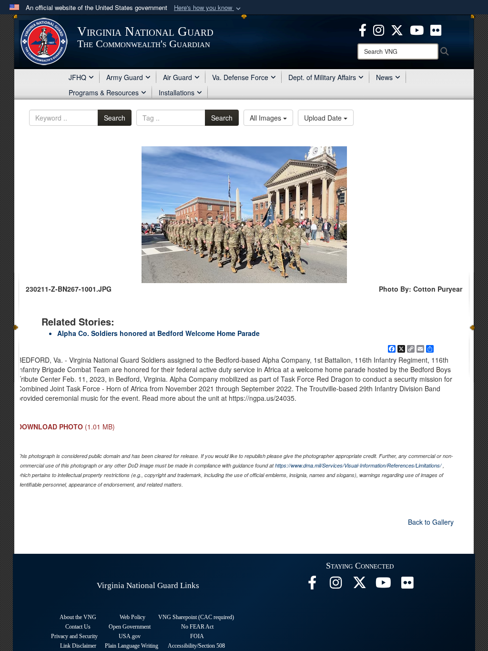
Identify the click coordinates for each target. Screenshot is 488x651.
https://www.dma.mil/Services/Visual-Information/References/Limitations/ (358, 465)
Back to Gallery (431, 522)
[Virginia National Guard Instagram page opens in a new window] (378, 29)
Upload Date (324, 117)
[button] (208, 8)
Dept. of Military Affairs (322, 77)
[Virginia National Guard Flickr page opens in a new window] (435, 29)
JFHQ (77, 77)
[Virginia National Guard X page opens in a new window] (397, 29)
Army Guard (124, 77)
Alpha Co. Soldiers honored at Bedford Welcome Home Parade (158, 333)
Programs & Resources (104, 92)
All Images (266, 117)
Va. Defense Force (240, 77)
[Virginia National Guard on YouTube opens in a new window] (417, 29)
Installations (176, 92)
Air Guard (177, 77)
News (384, 77)
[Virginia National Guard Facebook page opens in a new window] (362, 29)
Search (114, 117)
